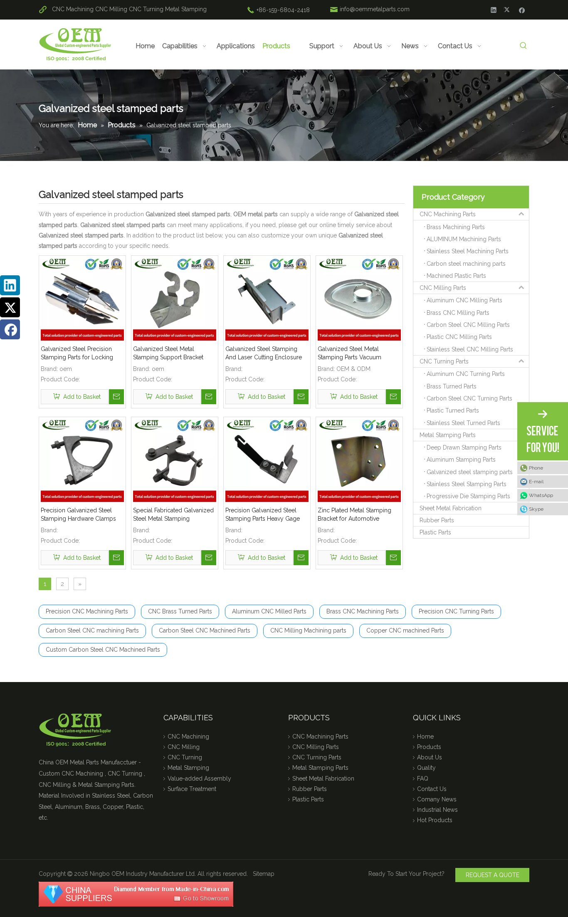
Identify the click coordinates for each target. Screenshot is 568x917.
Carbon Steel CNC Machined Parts (204, 630)
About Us (429, 757)
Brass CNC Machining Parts (362, 611)
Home (425, 736)
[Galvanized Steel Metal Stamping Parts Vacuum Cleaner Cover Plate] (359, 298)
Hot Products (434, 820)
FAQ (422, 778)
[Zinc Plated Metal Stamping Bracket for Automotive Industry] (359, 459)
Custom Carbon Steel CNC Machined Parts (103, 649)
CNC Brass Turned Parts (180, 611)
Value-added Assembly (199, 778)
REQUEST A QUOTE (492, 875)
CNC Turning (146, 9)
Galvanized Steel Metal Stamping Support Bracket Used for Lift (168, 353)
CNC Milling (111, 9)
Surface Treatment (192, 789)
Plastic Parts (435, 532)
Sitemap (263, 873)
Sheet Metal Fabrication (451, 508)
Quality (426, 767)
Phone (536, 468)
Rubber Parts (437, 520)
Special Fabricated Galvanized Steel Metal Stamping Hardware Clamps (173, 515)
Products (429, 747)
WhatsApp (541, 495)
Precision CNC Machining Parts (87, 611)
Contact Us (432, 789)
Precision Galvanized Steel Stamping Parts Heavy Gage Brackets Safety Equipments (262, 515)
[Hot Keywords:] (523, 46)
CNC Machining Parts (448, 214)
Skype (536, 509)
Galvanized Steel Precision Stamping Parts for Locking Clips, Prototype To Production (82, 353)
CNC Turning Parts (444, 361)
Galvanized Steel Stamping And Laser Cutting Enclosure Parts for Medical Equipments (264, 353)
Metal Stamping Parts (448, 435)
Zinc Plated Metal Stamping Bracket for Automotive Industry (354, 515)
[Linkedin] (494, 9)
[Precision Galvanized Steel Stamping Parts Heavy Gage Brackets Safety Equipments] (267, 459)
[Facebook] (522, 9)
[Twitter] (508, 9)
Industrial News (437, 809)
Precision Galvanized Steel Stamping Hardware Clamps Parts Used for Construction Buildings (78, 515)
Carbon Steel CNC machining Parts (92, 630)
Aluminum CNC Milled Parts (269, 611)
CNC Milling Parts (443, 287)
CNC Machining (73, 9)
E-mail (536, 481)
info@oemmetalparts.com (375, 9)
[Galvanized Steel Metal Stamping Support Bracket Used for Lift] (174, 298)
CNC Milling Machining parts (308, 630)
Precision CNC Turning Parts (456, 611)
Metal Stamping (186, 9)
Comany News (437, 799)
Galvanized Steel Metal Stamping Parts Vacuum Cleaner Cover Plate (349, 353)
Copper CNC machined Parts (405, 630)
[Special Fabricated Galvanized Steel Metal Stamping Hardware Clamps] (174, 459)
